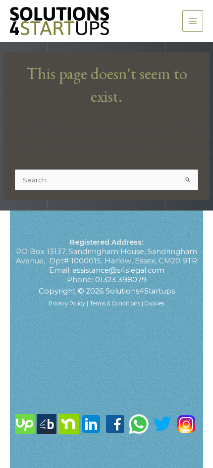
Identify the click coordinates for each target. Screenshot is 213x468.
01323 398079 (121, 279)
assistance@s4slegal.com (118, 270)
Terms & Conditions (115, 303)
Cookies (154, 303)
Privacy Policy (67, 303)
